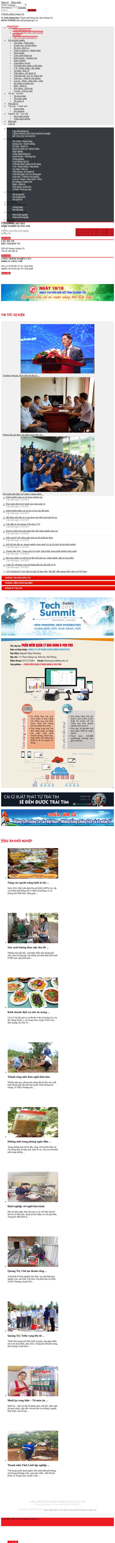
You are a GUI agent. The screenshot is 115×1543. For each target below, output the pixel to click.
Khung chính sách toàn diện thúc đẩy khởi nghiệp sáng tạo (32, 531)
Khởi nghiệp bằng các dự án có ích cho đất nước (27, 510)
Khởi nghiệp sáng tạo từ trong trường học (24, 497)
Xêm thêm (6, 256)
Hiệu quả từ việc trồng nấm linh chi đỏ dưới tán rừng (29, 537)
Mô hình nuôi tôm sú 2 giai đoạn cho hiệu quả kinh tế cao (31, 517)
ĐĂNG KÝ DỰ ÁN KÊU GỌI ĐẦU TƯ (95, 229)
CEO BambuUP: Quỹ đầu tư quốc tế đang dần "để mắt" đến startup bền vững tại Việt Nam (46, 571)
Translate (22, 7)
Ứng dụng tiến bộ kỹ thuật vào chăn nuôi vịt (25, 504)
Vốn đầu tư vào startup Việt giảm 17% (23, 524)
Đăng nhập (16, 2)
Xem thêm (6, 238)
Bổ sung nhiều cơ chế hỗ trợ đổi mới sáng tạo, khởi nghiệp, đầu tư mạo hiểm (40, 558)
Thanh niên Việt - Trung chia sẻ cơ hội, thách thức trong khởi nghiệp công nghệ (41, 551)
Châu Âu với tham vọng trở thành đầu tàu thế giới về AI (31, 564)
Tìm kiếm (32, 10)
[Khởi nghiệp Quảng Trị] (12, 14)
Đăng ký (5, 2)
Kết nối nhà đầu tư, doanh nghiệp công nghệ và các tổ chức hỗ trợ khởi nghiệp (41, 544)
